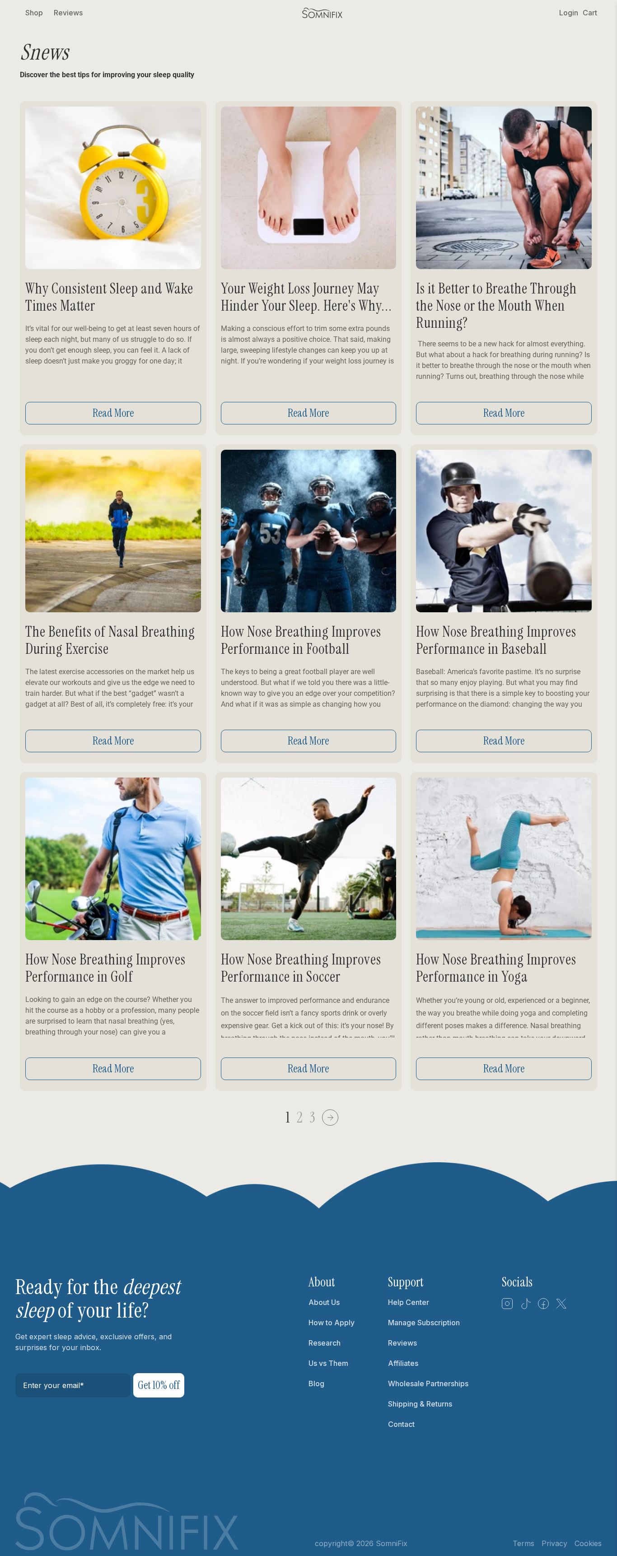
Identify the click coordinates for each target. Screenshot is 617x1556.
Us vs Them (328, 1363)
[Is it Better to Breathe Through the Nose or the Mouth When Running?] (504, 188)
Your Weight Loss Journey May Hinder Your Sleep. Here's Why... (306, 297)
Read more (113, 413)
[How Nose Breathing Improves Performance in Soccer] (309, 859)
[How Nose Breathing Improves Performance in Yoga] (504, 859)
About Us (324, 1302)
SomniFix (391, 1543)
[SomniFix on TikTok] (525, 1306)
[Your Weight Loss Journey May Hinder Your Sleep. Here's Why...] (309, 188)
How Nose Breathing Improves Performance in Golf (105, 968)
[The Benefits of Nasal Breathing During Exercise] (113, 531)
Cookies (588, 1543)
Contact (401, 1424)
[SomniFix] (322, 13)
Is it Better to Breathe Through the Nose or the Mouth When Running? (496, 305)
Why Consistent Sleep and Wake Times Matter (109, 297)
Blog (316, 1383)
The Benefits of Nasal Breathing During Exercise (110, 640)
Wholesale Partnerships (428, 1383)
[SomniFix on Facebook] (543, 1306)
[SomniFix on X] (561, 1306)
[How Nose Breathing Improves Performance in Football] (309, 531)
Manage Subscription (424, 1322)
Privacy (554, 1543)
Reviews (68, 12)
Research (324, 1342)
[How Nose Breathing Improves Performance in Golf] (113, 859)
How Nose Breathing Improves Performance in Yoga (496, 968)
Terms (523, 1543)
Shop (34, 12)
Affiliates (403, 1363)
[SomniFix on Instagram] (507, 1306)
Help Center (408, 1302)
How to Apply (331, 1322)
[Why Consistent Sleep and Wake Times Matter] (113, 188)
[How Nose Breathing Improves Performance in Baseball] (504, 531)
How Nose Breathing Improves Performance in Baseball (496, 640)
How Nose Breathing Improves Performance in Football (301, 640)
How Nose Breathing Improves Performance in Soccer (301, 968)
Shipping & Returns (420, 1403)
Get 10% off (159, 1385)
